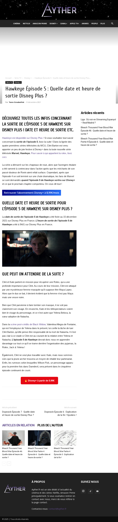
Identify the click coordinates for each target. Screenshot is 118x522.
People (94, 23)
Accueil (8, 78)
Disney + (53, 23)
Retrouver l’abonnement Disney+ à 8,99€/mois (31, 192)
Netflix (26, 23)
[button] (112, 23)
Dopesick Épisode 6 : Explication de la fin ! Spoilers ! (60, 413)
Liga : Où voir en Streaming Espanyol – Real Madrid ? (98, 121)
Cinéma (16, 23)
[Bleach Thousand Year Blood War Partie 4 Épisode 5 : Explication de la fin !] (65, 438)
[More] (95, 393)
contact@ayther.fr (57, 508)
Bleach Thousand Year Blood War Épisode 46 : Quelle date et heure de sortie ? (98, 130)
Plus (102, 23)
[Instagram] (83, 491)
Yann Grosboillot (16, 102)
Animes (85, 23)
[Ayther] (59, 10)
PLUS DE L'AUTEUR (50, 425)
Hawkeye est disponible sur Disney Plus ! (23, 138)
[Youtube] (97, 491)
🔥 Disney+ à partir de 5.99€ (39, 380)
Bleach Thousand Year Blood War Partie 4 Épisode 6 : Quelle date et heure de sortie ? (97, 141)
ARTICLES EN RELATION (18, 425)
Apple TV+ (74, 23)
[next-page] (9, 463)
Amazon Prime (40, 23)
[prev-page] (4, 463)
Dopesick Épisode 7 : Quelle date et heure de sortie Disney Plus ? (18, 413)
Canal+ (63, 23)
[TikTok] (90, 491)
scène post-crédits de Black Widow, (28, 324)
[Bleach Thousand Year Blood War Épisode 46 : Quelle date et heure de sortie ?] (13, 438)
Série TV (17, 78)
